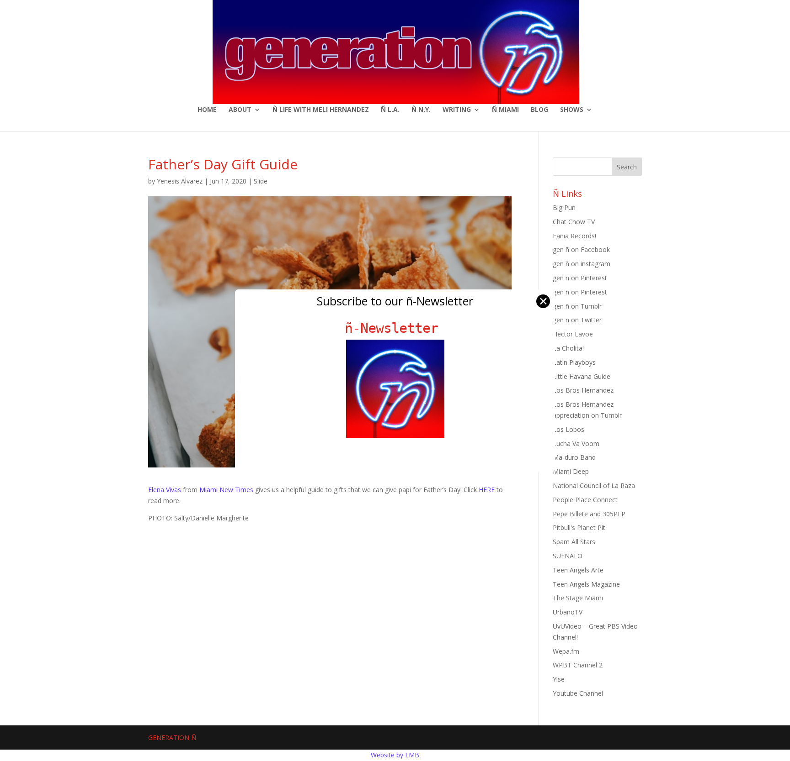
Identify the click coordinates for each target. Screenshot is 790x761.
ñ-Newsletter (395, 328)
